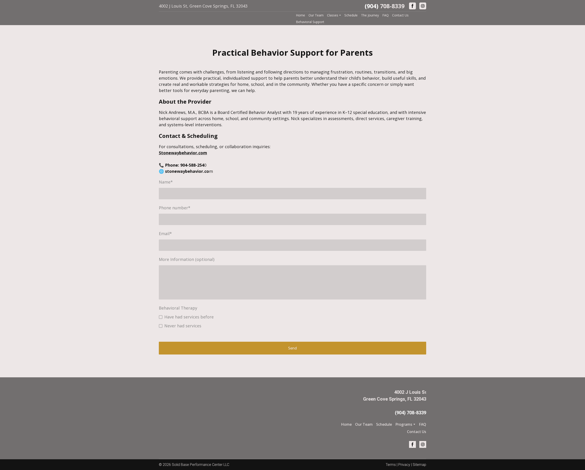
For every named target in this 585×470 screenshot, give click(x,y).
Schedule (351, 15)
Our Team (316, 15)
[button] (412, 6)
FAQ (385, 15)
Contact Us (400, 15)
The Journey (370, 15)
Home (300, 15)
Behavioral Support (310, 22)
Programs (403, 424)
